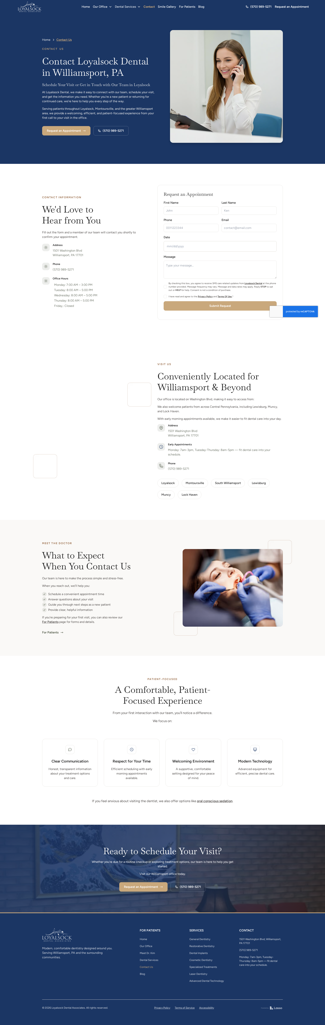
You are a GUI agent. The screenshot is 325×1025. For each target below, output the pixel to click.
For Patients (187, 6)
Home (86, 6)
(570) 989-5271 (63, 269)
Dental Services (149, 960)
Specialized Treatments (203, 967)
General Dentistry (199, 939)
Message (169, 257)
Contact (149, 6)
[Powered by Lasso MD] (271, 1008)
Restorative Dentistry (201, 946)
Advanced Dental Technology (206, 981)
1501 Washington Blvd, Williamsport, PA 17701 (260, 941)
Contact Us (146, 967)
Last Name (229, 202)
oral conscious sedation (214, 801)
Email (225, 220)
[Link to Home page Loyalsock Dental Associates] (29, 7)
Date (167, 237)
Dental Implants (198, 953)
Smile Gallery (167, 6)
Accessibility (206, 1007)
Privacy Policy (162, 1007)
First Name (171, 202)
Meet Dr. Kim (147, 953)
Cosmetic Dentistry (200, 960)
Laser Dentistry (198, 974)
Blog (201, 6)
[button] (102, 7)
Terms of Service (185, 1007)
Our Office (146, 946)
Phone (168, 220)
